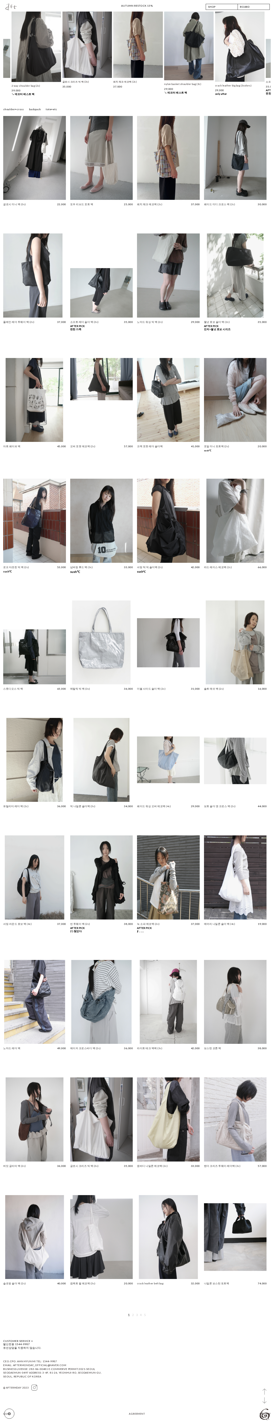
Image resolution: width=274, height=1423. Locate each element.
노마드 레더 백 (11, 1048)
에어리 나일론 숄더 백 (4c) (219, 923)
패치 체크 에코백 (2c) (149, 204)
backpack (35, 109)
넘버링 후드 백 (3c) (81, 567)
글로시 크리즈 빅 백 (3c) (84, 1166)
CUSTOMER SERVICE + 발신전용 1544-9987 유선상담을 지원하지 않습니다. (22, 1344)
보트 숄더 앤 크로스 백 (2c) (220, 806)
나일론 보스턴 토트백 (216, 1283)
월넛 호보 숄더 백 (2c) (217, 322)
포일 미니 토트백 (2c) (216, 446)
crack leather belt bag (150, 1283)
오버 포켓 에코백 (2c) (82, 446)
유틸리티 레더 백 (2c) (15, 806)
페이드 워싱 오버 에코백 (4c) (154, 806)
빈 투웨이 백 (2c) (80, 923)
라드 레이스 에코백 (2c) (218, 567)
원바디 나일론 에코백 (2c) (152, 1166)
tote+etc (51, 109)
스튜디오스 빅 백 (13, 688)
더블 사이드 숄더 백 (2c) (151, 688)
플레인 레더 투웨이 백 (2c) (18, 322)
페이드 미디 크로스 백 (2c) (219, 204)
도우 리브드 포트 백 (81, 204)
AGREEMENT (137, 1413)
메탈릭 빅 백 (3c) (80, 688)
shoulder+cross (13, 109)
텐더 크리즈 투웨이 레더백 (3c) (222, 1166)
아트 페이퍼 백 (11, 446)
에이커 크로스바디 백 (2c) (85, 1048)
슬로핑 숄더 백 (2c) (14, 1283)
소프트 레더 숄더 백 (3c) (84, 322)
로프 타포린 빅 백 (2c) (16, 567)
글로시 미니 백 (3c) (14, 204)
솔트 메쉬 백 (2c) (214, 688)
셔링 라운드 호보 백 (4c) (17, 923)
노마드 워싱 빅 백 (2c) (150, 322)
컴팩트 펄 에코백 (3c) (82, 1283)
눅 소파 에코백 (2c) (148, 923)
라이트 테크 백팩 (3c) (149, 1048)
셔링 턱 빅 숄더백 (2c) (150, 567)
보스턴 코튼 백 (212, 1048)
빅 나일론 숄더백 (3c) (82, 806)
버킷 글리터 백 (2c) (14, 1166)
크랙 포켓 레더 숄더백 (150, 446)
